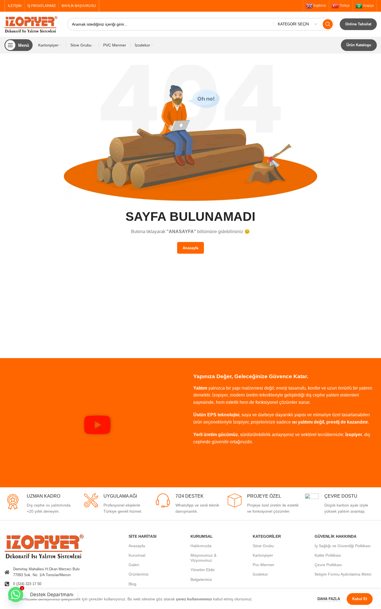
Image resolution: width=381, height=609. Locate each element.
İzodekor (260, 574)
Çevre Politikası (328, 564)
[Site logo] (33, 24)
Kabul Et (359, 599)
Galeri (134, 564)
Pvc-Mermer (263, 564)
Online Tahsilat (358, 24)
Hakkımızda (201, 546)
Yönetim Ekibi (202, 570)
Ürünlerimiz (139, 574)
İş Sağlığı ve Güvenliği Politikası (343, 546)
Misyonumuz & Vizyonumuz (203, 557)
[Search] (328, 24)
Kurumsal (137, 555)
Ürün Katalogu (358, 45)
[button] (97, 426)
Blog (132, 584)
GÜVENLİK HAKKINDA (335, 536)
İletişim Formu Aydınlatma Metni (343, 574)
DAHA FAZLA (329, 599)
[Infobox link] (40, 504)
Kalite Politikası (328, 555)
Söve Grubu (263, 546)
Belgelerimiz (201, 579)
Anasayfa (137, 546)
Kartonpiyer (263, 555)
